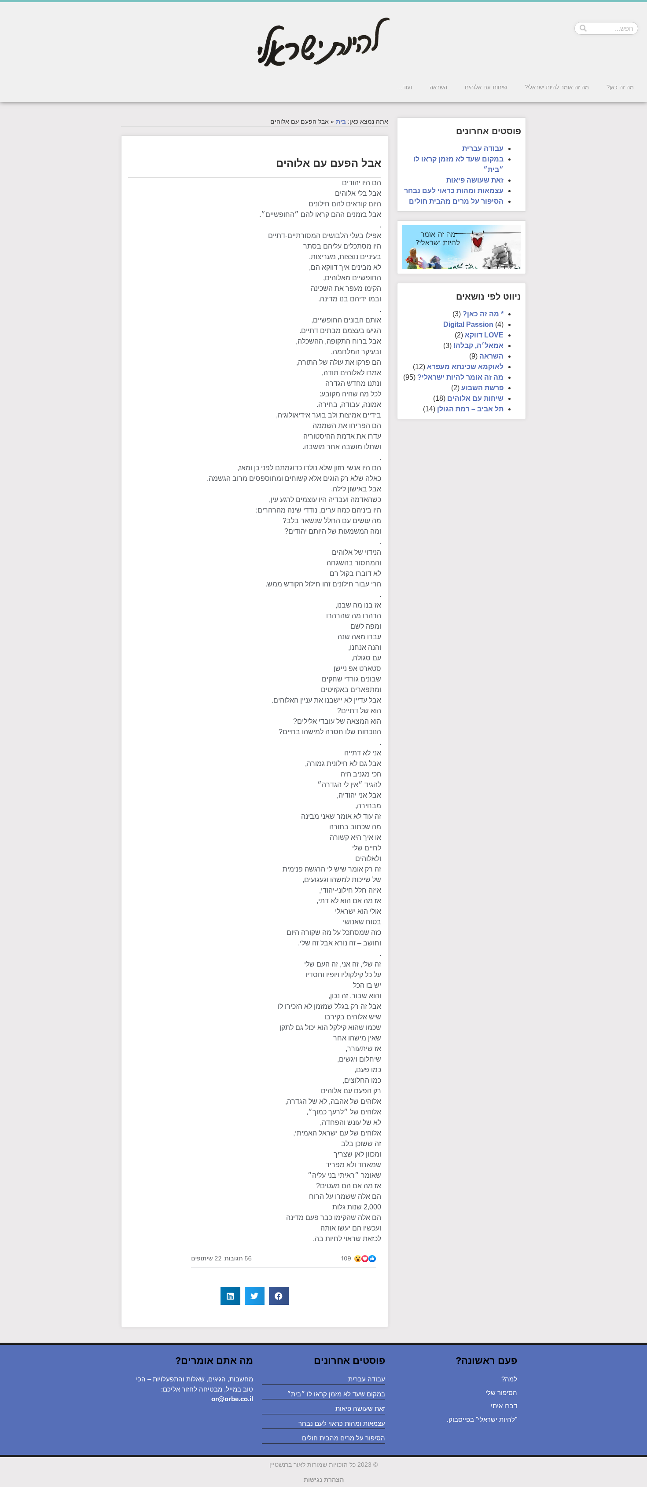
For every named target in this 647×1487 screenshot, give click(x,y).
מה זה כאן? (620, 87)
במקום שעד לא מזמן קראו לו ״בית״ (336, 1394)
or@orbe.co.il (232, 1399)
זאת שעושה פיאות (475, 180)
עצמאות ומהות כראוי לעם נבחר (454, 190)
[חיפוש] (583, 28)
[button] (279, 1296)
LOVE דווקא (484, 335)
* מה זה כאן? (483, 314)
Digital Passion (468, 324)
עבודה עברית (483, 148)
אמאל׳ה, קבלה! (478, 345)
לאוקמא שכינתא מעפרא (465, 366)
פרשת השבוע (482, 388)
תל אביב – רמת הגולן (470, 409)
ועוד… (404, 87)
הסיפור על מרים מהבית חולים (456, 201)
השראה (438, 87)
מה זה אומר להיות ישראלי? (557, 87)
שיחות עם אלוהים (486, 87)
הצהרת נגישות (324, 1479)
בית (341, 121)
